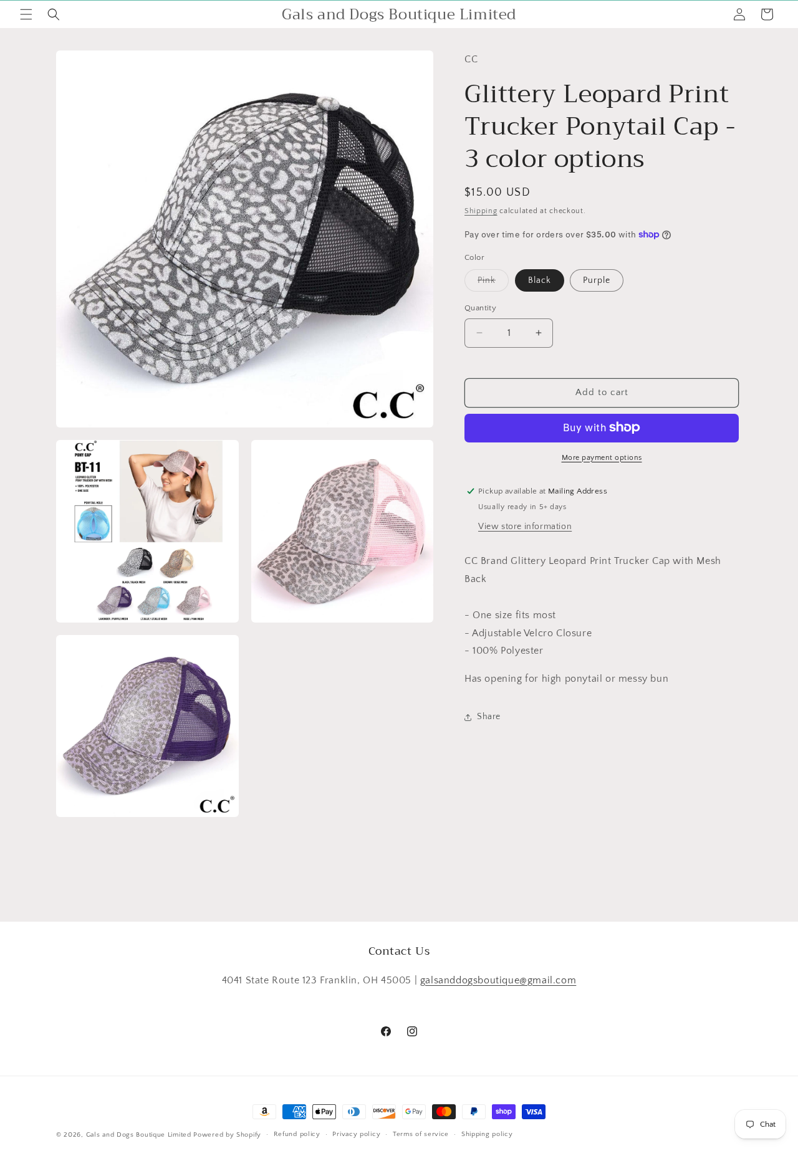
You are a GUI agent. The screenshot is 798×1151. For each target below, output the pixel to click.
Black (539, 280)
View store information (525, 527)
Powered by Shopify (227, 1135)
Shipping (481, 211)
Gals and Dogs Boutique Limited (138, 1135)
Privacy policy (356, 1134)
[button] (26, 14)
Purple (596, 280)
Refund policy (297, 1134)
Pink (493, 283)
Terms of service (421, 1134)
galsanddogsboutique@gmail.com (498, 980)
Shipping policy (487, 1134)
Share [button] (489, 717)
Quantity (480, 307)
